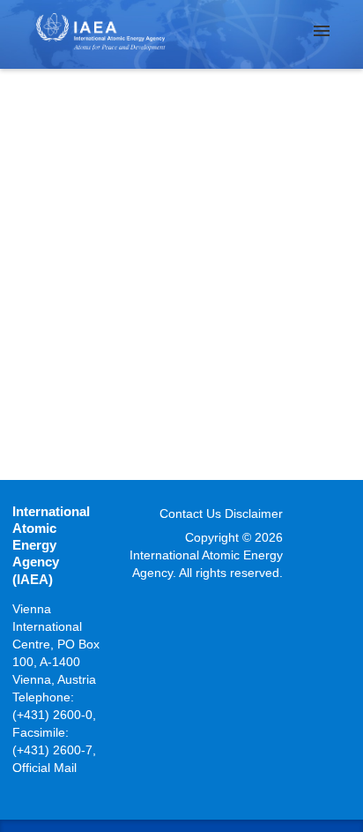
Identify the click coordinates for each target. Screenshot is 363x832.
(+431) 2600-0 (52, 715)
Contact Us (190, 513)
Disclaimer (254, 513)
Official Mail (44, 768)
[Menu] (321, 30)
